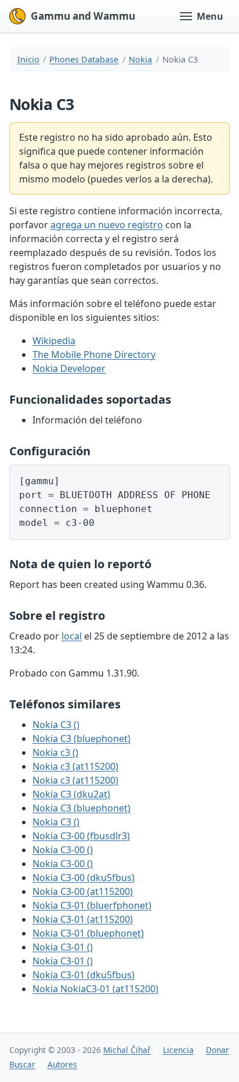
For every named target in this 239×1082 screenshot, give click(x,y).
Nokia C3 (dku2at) (71, 794)
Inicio (28, 59)
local (71, 636)
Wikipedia (53, 340)
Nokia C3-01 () (62, 947)
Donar (217, 1049)
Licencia (178, 1049)
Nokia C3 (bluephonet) (81, 738)
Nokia (140, 59)
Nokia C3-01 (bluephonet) (88, 933)
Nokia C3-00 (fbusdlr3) (81, 835)
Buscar (22, 1064)
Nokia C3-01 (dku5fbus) (83, 974)
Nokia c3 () (55, 752)
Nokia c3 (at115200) (75, 766)
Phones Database (83, 59)
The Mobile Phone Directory (93, 354)
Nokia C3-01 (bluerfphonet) (91, 905)
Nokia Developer (69, 368)
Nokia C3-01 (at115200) (82, 919)
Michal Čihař (127, 1049)
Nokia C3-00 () (62, 849)
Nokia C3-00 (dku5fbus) (83, 877)
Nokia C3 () (55, 724)
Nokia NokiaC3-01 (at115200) (95, 988)
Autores (62, 1064)
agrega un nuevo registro (106, 224)
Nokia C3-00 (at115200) (82, 891)
